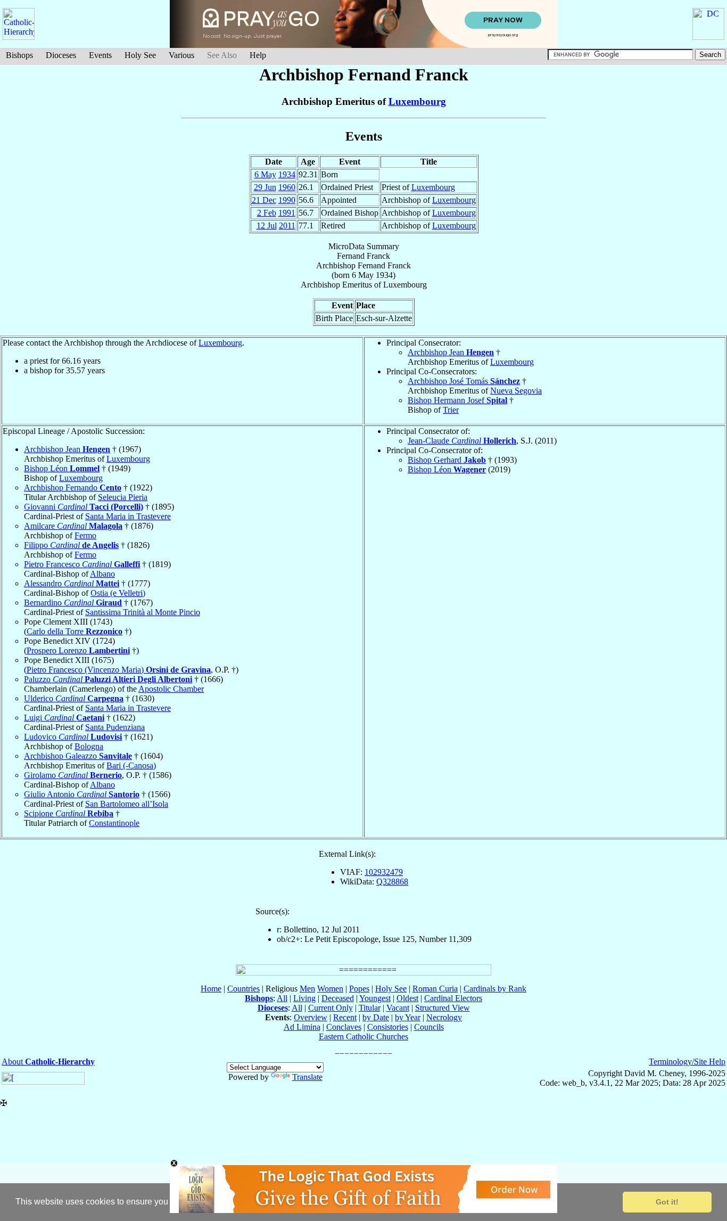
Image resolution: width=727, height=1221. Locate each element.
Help (258, 55)
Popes (359, 988)
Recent (345, 1017)
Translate (307, 1076)
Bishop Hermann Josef (457, 400)
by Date (375, 1017)
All (282, 998)
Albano (102, 573)
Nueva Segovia (516, 390)
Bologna (89, 746)
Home (211, 988)
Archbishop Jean (451, 352)
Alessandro (71, 583)
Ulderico (73, 698)
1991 (286, 212)
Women (330, 988)
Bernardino (73, 602)
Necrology (444, 1017)
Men (307, 988)
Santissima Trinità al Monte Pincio (142, 612)
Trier (451, 409)
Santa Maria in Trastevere (128, 516)
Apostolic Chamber (171, 688)
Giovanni (83, 506)
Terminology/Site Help (687, 1061)
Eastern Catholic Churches (363, 1036)
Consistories (387, 1026)
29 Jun (265, 187)
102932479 (384, 871)
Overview (310, 1017)
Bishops (19, 55)
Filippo (71, 545)
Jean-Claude (462, 440)
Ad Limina (302, 1026)
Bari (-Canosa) (131, 765)
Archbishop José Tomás (464, 381)
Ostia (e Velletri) (117, 592)
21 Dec (264, 199)
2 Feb (266, 212)
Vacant (397, 1007)
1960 (286, 187)
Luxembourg (417, 101)
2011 (287, 225)
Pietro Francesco (82, 564)
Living (304, 998)
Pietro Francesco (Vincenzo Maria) (119, 669)
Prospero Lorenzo (78, 650)
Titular (370, 1007)
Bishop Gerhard (447, 459)
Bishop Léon (62, 468)
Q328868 (392, 881)
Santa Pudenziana (115, 727)
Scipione (68, 813)
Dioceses (61, 55)
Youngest (375, 998)
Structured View (442, 1007)
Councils (429, 1026)
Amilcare (73, 525)
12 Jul (267, 225)
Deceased (337, 998)
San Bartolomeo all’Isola (126, 803)
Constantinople (114, 822)
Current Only (330, 1007)
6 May (265, 174)
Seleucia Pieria (122, 497)
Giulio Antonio (81, 794)
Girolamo (73, 775)
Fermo (85, 535)
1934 (286, 174)
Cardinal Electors (453, 998)
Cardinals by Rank (495, 988)
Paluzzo (108, 679)
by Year (407, 1017)
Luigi (64, 717)
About (48, 1061)
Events (100, 55)
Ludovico (73, 736)
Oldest (407, 998)
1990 (286, 199)
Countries (243, 988)
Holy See (140, 55)
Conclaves (343, 1026)
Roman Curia (435, 988)
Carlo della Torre (74, 631)
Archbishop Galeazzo (78, 755)
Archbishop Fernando (72, 487)
